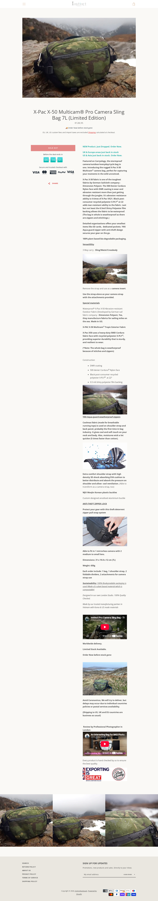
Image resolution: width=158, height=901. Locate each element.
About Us (26, 870)
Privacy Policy (29, 874)
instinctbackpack (81, 891)
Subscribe (128, 874)
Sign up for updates (95, 863)
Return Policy (29, 867)
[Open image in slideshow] (79, 58)
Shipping (92, 132)
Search (25, 863)
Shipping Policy (29, 881)
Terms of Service (30, 878)
